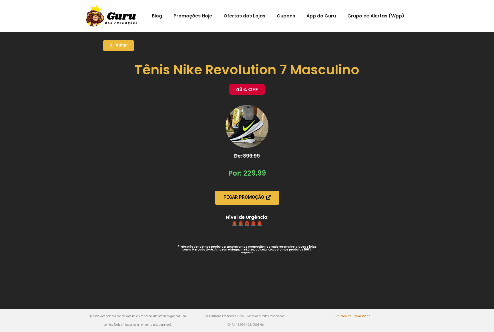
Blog (157, 16)
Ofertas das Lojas (244, 16)
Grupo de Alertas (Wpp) (375, 16)
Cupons (286, 16)
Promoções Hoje (193, 16)
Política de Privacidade (352, 316)
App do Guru (321, 16)
